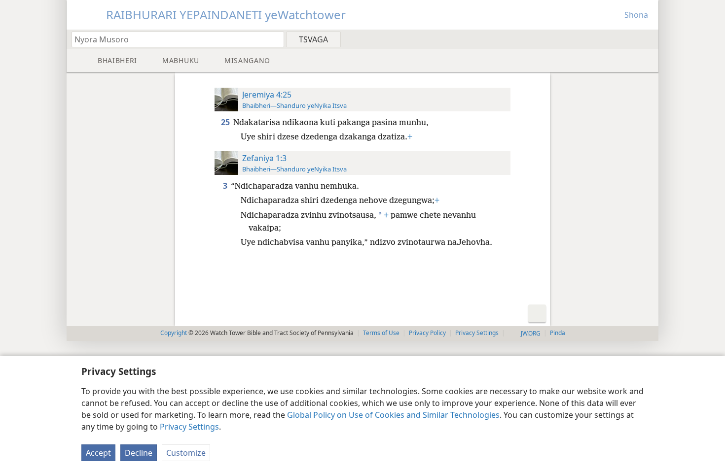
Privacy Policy (427, 332)
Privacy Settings (189, 426)
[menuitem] (647, 39)
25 (226, 122)
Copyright (173, 333)
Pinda (557, 332)
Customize (186, 452)
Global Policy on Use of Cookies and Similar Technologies (393, 414)
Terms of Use (381, 332)
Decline (138, 452)
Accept (98, 452)
